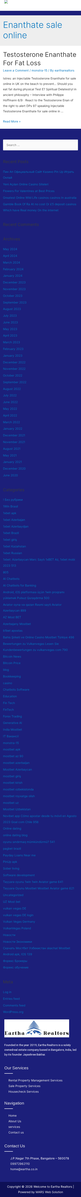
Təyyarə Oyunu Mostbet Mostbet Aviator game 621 (38, 888)
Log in (7, 992)
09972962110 (20, 1163)
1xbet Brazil (11, 533)
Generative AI (12, 723)
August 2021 (11, 448)
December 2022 (14, 362)
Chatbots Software (16, 689)
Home (12, 1115)
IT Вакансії (11, 736)
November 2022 (14, 368)
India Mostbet (12, 729)
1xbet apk (9, 513)
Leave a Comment (16, 70)
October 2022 (12, 375)
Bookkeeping (12, 676)
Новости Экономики (17, 941)
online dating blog (15, 835)
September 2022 (14, 382)
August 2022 (12, 389)
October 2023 (12, 295)
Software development (19, 875)
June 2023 (10, 322)
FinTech (8, 709)
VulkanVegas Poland (17, 928)
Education (10, 696)
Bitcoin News (12, 656)
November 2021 (14, 442)
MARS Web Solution (49, 1192)
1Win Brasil (10, 506)
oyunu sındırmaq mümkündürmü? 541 (29, 842)
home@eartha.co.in (24, 1169)
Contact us (16, 1132)
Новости (9, 935)
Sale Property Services (24, 1086)
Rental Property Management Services (35, 1080)
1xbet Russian (12, 553)
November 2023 (14, 289)
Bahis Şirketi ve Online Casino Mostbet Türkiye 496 (38, 637)
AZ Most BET (12, 617)
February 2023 (13, 349)
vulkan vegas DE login (18, 915)
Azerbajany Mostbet (17, 624)
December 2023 (14, 282)
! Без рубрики (13, 499)
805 (5, 572)
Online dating (12, 828)
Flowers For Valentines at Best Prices (28, 191)
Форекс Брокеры (15, 961)
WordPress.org (13, 1012)
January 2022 (12, 428)
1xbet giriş (10, 539)
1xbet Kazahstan (14, 546)
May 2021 (10, 455)
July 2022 (10, 395)
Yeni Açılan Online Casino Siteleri (25, 184)
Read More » (12, 121)
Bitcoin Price (12, 663)
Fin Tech (9, 703)
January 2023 (12, 355)
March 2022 (11, 422)
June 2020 (10, 475)
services (14, 1127)
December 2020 (14, 468)
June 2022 (10, 402)
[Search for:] (40, 145)
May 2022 (10, 408)
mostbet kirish (12, 782)
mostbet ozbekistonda (18, 789)
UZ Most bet (11, 901)
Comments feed (14, 1005)
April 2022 (10, 415)
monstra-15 (39, 70)
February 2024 (13, 269)
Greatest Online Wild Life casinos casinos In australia (39, 197)
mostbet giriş (12, 776)
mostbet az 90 (13, 756)
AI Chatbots (11, 578)
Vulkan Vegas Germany (19, 921)
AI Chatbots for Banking (19, 585)
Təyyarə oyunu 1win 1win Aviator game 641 (33, 882)
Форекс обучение (16, 967)
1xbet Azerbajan (14, 519)
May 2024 (10, 249)
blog (6, 669)
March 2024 (11, 262)
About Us (14, 1121)
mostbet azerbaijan (16, 763)
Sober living (11, 868)
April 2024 (10, 256)
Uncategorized (13, 895)
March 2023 (11, 342)
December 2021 (14, 435)
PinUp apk (10, 861)
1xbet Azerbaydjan (16, 526)
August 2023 (12, 309)
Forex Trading (12, 716)
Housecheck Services (23, 1091)
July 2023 (10, 315)
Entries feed (11, 998)
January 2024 (12, 275)
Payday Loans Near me (19, 855)
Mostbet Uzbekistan (17, 809)
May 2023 (10, 329)
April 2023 (10, 335)
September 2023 (15, 302)
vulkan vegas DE (14, 908)
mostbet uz (11, 802)
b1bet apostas (12, 630)
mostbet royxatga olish (19, 796)
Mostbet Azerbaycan (17, 769)
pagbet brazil (12, 848)
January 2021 (12, 462)
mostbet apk (11, 749)
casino (7, 683)
